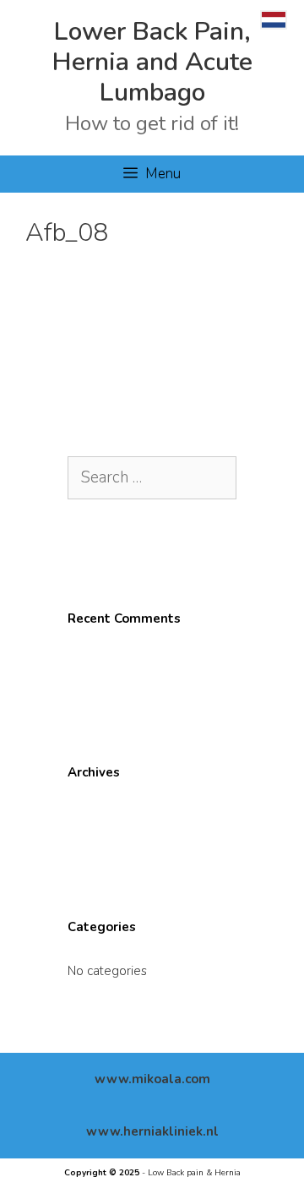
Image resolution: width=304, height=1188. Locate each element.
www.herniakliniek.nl (152, 1131)
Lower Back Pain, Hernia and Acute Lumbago (152, 62)
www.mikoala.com (152, 1079)
